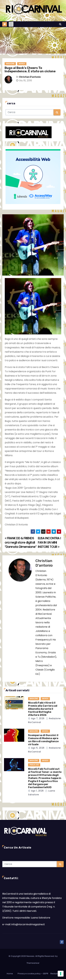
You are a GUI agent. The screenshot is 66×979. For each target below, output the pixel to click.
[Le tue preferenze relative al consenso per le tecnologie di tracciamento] (61, 974)
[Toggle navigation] (11, 24)
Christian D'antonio (30, 77)
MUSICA (22, 63)
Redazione (55, 973)
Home (10, 973)
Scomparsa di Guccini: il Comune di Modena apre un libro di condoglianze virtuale (43, 740)
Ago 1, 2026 (37, 790)
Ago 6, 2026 (38, 747)
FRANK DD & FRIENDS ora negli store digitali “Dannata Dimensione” (20, 542)
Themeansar (33, 963)
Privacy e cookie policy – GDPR (33, 973)
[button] (60, 24)
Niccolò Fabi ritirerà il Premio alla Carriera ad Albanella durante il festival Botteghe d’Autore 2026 (42, 708)
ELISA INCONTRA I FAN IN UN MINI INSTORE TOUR (49, 542)
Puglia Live (34, 765)
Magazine (10, 63)
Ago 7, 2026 (38, 718)
